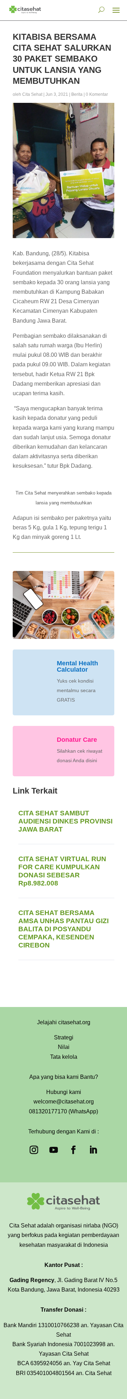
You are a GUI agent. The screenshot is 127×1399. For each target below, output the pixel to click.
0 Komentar (97, 94)
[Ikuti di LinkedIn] (93, 1150)
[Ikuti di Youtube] (53, 1150)
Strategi (63, 1037)
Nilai (63, 1047)
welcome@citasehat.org (64, 1102)
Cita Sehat (32, 94)
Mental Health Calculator (77, 666)
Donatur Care (77, 739)
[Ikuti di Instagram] (33, 1150)
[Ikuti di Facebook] (73, 1150)
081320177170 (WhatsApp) (63, 1111)
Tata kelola (63, 1057)
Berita (77, 94)
